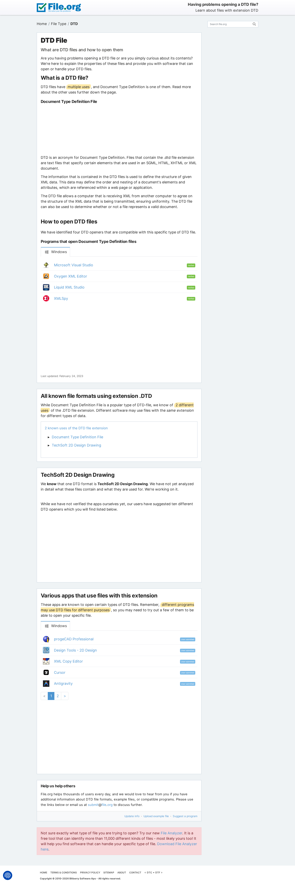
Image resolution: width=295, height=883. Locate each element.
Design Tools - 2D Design (75, 650)
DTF (157, 872)
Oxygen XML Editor (70, 276)
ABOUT (121, 872)
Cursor (59, 672)
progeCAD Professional (74, 639)
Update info (131, 816)
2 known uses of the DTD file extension (76, 428)
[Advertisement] (119, 129)
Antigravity (63, 683)
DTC (149, 872)
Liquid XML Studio (69, 287)
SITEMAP (108, 872)
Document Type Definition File (77, 437)
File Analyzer (171, 833)
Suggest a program (185, 816)
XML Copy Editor (68, 661)
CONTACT (135, 872)
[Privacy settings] (7, 875)
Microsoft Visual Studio (73, 265)
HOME (43, 872)
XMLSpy (61, 298)
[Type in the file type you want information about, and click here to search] (254, 23)
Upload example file (156, 816)
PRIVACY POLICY (90, 872)
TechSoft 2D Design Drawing (76, 445)
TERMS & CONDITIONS (63, 872)
